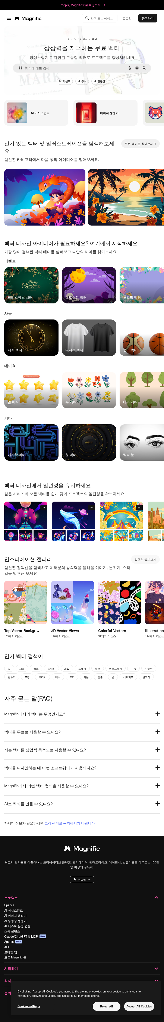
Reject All (106, 1006)
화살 (66, 668)
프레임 (82, 668)
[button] (82, 879)
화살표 (66, 81)
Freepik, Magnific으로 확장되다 (80, 5)
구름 (133, 668)
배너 (57, 677)
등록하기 (148, 18)
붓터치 (42, 677)
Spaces (9, 905)
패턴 (97, 668)
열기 (15, 217)
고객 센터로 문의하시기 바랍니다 (69, 823)
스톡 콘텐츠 (12, 931)
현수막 (12, 677)
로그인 (127, 18)
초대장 (51, 668)
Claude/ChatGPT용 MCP (24, 936)
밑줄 (100, 677)
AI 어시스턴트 (13, 910)
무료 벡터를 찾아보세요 (140, 143)
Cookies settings (29, 1006)
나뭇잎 (149, 668)
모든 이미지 (81, 38)
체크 (22, 668)
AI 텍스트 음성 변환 (17, 926)
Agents (12, 941)
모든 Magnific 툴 (15, 957)
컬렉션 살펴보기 (145, 559)
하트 (36, 668)
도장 (27, 677)
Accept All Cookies (139, 1006)
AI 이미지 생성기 (15, 915)
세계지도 (128, 677)
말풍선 (101, 81)
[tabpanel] (82, 284)
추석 (83, 81)
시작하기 (11, 968)
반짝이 (146, 677)
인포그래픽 (115, 668)
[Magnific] (82, 849)
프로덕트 (11, 897)
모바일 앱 (10, 952)
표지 (72, 677)
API (6, 947)
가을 (86, 677)
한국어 (82, 879)
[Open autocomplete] (19, 68)
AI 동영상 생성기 (15, 921)
